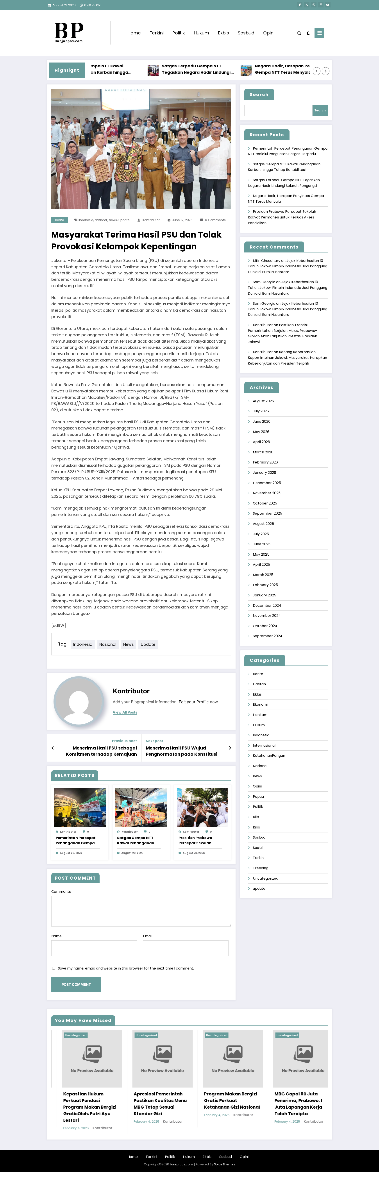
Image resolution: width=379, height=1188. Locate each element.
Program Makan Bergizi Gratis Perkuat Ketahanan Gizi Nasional (151, 1100)
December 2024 (267, 605)
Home (134, 33)
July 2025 (261, 534)
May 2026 (261, 431)
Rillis (256, 827)
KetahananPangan (269, 755)
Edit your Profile (194, 702)
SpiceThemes (224, 1158)
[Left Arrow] (316, 71)
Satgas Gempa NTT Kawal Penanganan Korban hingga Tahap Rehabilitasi (138, 840)
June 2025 (261, 544)
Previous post (124, 741)
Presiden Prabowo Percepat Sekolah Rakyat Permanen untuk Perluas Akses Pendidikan (197, 840)
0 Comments (215, 220)
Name (56, 936)
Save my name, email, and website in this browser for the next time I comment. (126, 968)
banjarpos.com (181, 1158)
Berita (59, 220)
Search (259, 94)
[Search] (299, 33)
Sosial (258, 847)
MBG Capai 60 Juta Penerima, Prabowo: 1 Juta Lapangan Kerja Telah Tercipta (217, 1104)
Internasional (264, 745)
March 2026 (263, 452)
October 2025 (265, 503)
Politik (178, 33)
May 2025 (261, 554)
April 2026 (261, 441)
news (113, 220)
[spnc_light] (307, 33)
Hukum (201, 33)
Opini (268, 33)
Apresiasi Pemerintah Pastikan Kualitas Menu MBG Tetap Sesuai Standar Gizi (79, 1104)
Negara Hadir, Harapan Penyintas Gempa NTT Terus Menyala (255, 69)
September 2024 (267, 636)
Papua (258, 796)
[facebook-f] (299, 4)
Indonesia (86, 220)
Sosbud (246, 33)
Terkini (157, 33)
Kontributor (151, 220)
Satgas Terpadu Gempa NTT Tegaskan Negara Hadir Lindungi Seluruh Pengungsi (161, 69)
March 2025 (263, 574)
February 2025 (265, 584)
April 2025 (261, 564)
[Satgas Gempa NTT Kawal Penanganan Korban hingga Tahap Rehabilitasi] (141, 807)
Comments (61, 891)
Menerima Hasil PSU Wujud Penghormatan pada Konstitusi (181, 751)
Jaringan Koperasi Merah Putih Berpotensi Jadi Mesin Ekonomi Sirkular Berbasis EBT (292, 1104)
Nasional (101, 220)
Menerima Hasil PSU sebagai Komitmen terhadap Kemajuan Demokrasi (101, 751)
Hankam (260, 714)
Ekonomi (260, 704)
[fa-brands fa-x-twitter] (306, 4)
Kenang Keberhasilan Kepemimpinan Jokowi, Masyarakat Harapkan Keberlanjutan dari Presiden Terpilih (287, 357)
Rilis (256, 816)
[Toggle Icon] (319, 33)
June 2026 (261, 421)
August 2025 (263, 523)
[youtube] (328, 4)
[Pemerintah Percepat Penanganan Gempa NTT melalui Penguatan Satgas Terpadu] (80, 807)
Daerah (259, 684)
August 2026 (263, 401)
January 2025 (264, 595)
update (124, 220)
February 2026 (265, 462)
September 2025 (267, 513)
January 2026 (264, 472)
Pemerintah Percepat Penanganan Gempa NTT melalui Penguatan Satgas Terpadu (76, 840)
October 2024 (265, 625)
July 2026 (261, 411)
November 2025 (267, 493)
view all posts (125, 712)
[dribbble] (313, 4)
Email (147, 936)
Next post (154, 741)
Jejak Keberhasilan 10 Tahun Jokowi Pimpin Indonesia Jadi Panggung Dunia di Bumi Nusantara (287, 266)
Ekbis (223, 33)
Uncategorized (265, 878)
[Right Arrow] (325, 71)
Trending (260, 868)
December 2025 (267, 482)
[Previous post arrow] (52, 747)
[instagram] (321, 4)
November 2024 (267, 615)
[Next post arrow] (230, 747)
